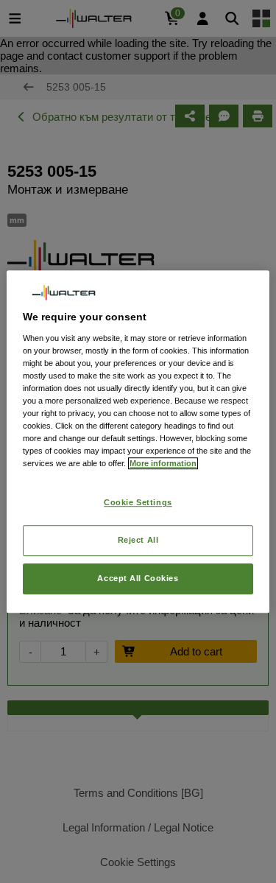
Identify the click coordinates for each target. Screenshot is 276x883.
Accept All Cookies (137, 578)
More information (163, 463)
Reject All (138, 539)
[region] (138, 441)
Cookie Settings (138, 503)
